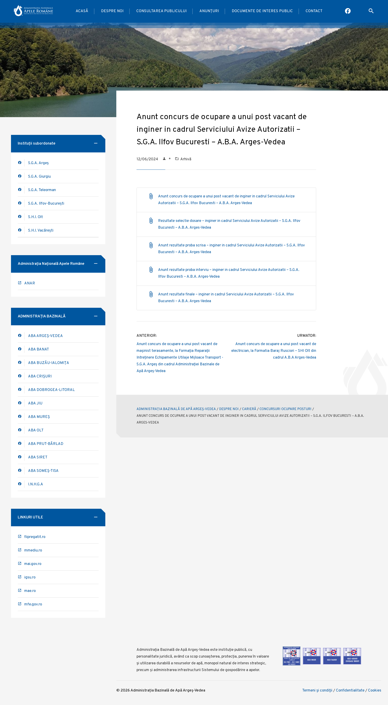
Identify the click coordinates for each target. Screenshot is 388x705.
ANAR (29, 283)
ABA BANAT (38, 349)
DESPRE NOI (229, 409)
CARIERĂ (249, 409)
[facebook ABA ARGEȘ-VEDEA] (21, 163)
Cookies (374, 690)
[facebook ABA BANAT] (21, 362)
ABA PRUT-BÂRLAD (45, 444)
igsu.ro (29, 577)
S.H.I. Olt (35, 217)
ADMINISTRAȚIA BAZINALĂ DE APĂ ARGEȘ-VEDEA (176, 409)
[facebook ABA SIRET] (21, 457)
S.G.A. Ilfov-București (46, 203)
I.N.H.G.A (35, 484)
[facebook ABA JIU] (21, 403)
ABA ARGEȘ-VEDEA (45, 336)
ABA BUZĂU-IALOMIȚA (48, 363)
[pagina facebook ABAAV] (348, 11)
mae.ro (30, 591)
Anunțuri (209, 11)
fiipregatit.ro (34, 537)
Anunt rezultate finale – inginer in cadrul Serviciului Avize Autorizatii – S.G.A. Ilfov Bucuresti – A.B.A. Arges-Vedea (226, 298)
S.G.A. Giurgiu (39, 176)
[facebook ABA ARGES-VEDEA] (21, 335)
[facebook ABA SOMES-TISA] (21, 470)
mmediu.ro (33, 550)
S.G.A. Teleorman (42, 190)
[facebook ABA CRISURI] (21, 389)
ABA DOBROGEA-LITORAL (51, 390)
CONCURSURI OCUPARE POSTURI (285, 409)
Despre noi (112, 11)
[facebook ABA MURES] (21, 416)
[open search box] (371, 11)
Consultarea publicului (161, 11)
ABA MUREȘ (39, 417)
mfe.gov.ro (33, 604)
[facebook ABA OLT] (21, 430)
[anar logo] (33, 11)
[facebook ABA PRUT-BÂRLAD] (21, 443)
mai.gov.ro (32, 564)
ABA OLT (36, 430)
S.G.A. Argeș (38, 163)
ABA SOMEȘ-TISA (43, 471)
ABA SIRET (37, 457)
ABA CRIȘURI (40, 376)
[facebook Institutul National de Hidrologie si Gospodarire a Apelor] (21, 484)
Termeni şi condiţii (317, 690)
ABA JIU (35, 403)
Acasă (82, 11)
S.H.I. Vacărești (40, 230)
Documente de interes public (262, 11)
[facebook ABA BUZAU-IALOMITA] (21, 376)
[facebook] (21, 349)
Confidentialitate (350, 690)
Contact (314, 11)
